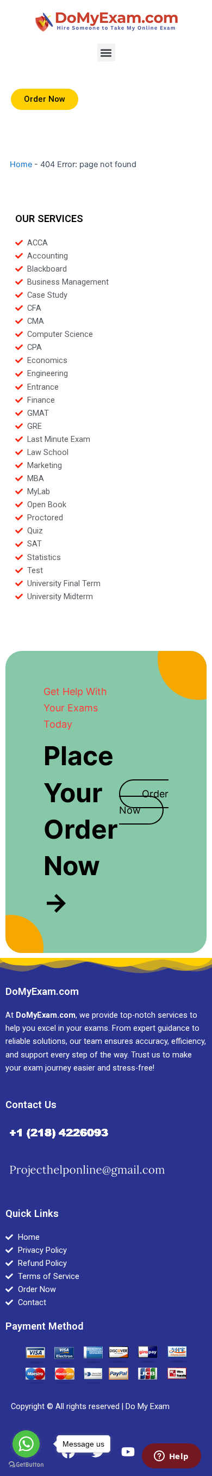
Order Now (144, 802)
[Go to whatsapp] (26, 1443)
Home (21, 164)
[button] (106, 52)
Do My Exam (148, 1406)
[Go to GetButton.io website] (26, 1464)
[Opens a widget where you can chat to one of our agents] (171, 1457)
